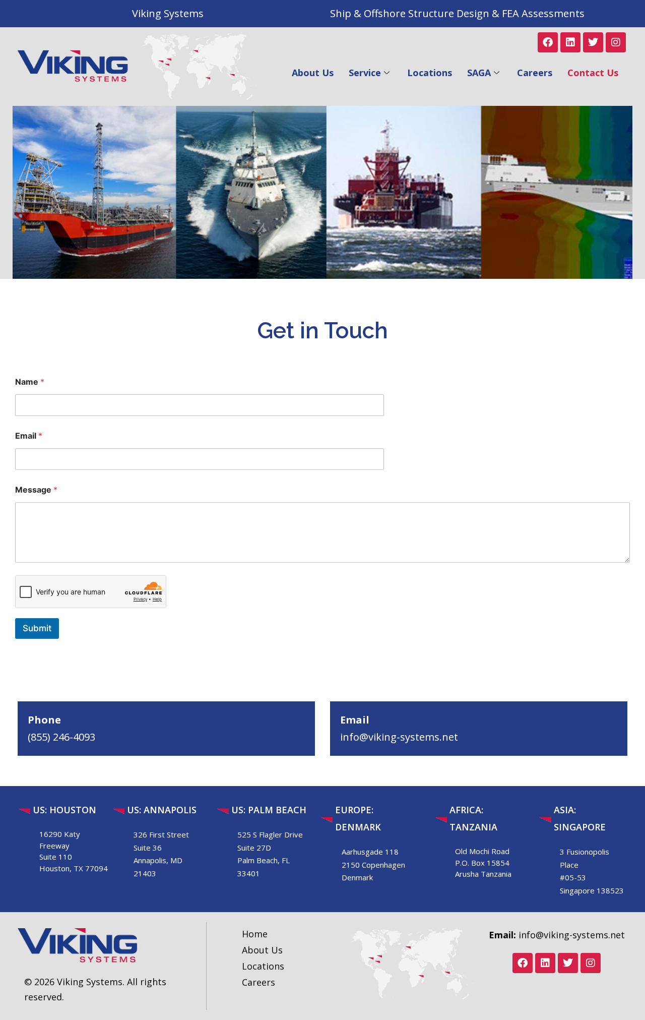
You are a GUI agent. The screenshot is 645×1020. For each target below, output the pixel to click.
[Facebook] (548, 42)
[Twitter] (593, 42)
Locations (429, 73)
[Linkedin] (570, 42)
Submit (37, 628)
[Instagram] (616, 42)
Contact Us (592, 73)
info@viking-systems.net (399, 737)
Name (29, 382)
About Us (313, 73)
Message (36, 490)
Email (28, 436)
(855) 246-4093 (61, 737)
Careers (534, 73)
